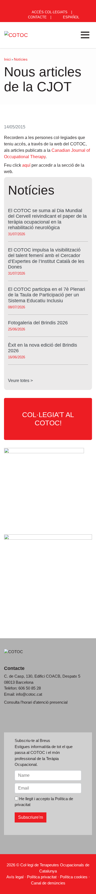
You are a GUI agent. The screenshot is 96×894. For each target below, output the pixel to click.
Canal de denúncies (48, 883)
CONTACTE (37, 17)
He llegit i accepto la (44, 801)
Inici (7, 59)
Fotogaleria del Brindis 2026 (38, 322)
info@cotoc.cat (29, 694)
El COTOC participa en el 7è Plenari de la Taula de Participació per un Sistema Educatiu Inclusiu (46, 295)
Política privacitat (42, 877)
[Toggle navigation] (85, 35)
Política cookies (73, 877)
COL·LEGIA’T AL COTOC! (48, 419)
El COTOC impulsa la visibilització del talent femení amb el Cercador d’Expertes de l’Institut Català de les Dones (46, 258)
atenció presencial (51, 702)
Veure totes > (20, 380)
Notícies (20, 59)
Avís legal (14, 877)
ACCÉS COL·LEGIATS (49, 12)
